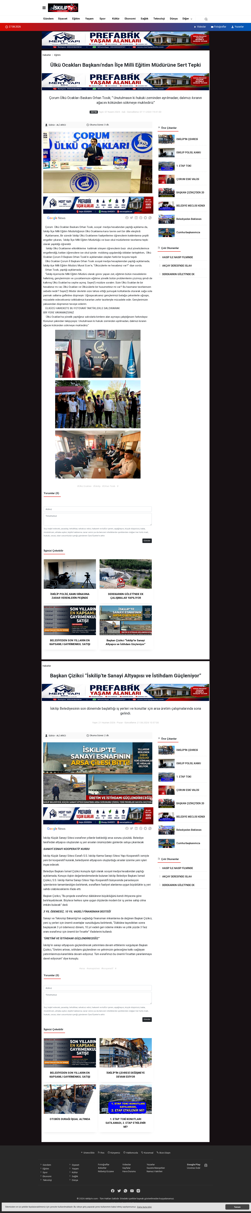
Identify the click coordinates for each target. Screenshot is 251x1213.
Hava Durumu (129, 1171)
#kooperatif (107, 968)
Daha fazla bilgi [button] (144, 1207)
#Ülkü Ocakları (84, 486)
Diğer (186, 18)
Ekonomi (130, 18)
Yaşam (89, 18)
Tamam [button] (237, 1207)
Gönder (147, 540)
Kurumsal (148, 1152)
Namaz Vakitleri (154, 1171)
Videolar (201, 26)
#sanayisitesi (93, 968)
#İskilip (97, 486)
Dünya (174, 18)
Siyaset (62, 18)
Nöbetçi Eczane (106, 1171)
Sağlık (144, 18)
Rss (102, 1152)
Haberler (47, 55)
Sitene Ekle (88, 1152)
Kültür (116, 18)
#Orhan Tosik (108, 486)
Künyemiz (115, 1152)
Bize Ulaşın (164, 1152)
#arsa (82, 968)
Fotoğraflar (220, 26)
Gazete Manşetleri (156, 1167)
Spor (103, 18)
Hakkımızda (132, 1152)
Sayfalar (126, 1167)
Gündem (48, 18)
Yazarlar (239, 26)
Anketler (102, 1167)
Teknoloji (159, 18)
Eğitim (76, 18)
